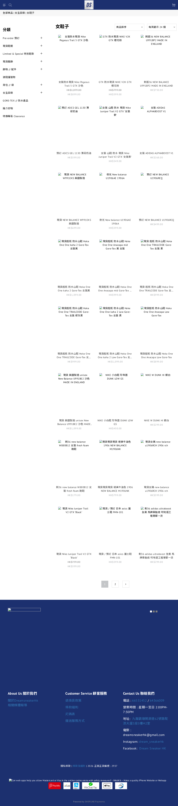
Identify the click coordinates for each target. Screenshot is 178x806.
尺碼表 (70, 714)
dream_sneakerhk (151, 742)
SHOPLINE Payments (95, 801)
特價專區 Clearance (14, 116)
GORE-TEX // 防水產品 (15, 100)
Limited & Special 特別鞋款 (18, 53)
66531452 (139, 700)
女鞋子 (30, 12)
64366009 (157, 700)
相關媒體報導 (17, 705)
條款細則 (71, 707)
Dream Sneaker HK (152, 748)
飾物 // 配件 (9, 69)
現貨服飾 (8, 61)
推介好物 (8, 108)
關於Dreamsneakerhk (23, 700)
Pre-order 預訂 (11, 38)
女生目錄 (20, 12)
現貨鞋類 (8, 46)
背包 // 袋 (8, 85)
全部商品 (8, 12)
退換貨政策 (73, 700)
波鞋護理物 (9, 77)
